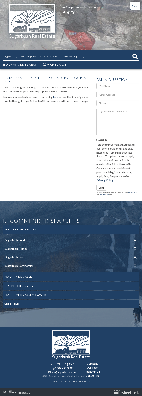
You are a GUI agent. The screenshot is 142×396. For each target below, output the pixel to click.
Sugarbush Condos (16, 240)
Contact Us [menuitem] (92, 375)
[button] (135, 56)
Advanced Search (22, 64)
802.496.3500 (65, 368)
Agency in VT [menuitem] (92, 371)
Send (101, 187)
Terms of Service (104, 194)
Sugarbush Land (14, 257)
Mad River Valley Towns (25, 294)
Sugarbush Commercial (19, 265)
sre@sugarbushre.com (65, 372)
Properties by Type (20, 285)
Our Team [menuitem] (92, 367)
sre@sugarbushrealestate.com (80, 7)
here (55, 97)
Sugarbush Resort (20, 229)
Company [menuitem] (92, 363)
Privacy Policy (104, 180)
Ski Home (12, 303)
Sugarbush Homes (16, 248)
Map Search (57, 64)
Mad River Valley (19, 276)
